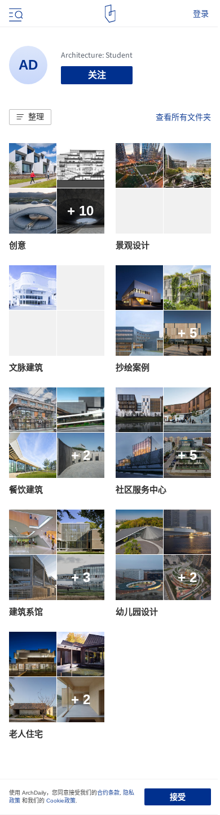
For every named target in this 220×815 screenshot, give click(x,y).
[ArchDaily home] (110, 14)
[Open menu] (15, 13)
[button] (30, 117)
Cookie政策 (61, 800)
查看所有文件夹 (183, 117)
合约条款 (108, 793)
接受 (178, 796)
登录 (201, 14)
